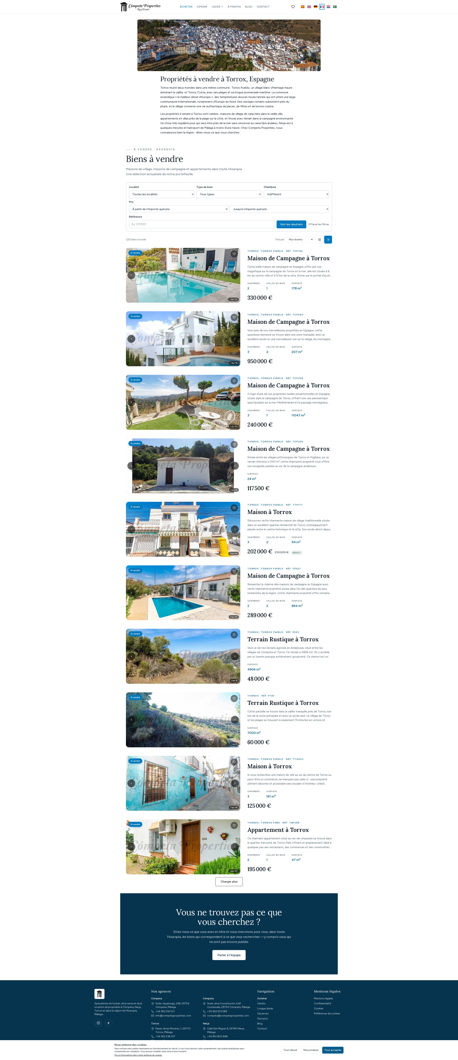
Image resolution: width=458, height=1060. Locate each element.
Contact (263, 6)
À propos (234, 6)
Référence (135, 216)
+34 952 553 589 (217, 1011)
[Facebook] (108, 1023)
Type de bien (204, 187)
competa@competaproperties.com (228, 1015)
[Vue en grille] (319, 240)
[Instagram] (98, 1023)
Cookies (318, 1008)
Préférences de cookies (327, 1013)
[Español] (303, 7)
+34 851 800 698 (217, 1036)
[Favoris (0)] (293, 7)
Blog (248, 6)
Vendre (202, 6)
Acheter (186, 6)
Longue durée (265, 1008)
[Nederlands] (328, 7)
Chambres (270, 187)
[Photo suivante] (235, 275)
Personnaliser (310, 1050)
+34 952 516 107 (165, 1011)
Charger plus (229, 881)
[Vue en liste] (328, 240)
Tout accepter (332, 1050)
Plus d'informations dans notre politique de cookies (138, 1055)
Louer (216, 6)
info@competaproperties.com (173, 1015)
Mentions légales (323, 998)
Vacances (263, 1013)
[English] (309, 7)
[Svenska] (335, 7)
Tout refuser (290, 1050)
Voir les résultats (291, 224)
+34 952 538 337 (165, 1036)
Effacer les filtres (318, 224)
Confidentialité (322, 1003)
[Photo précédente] (131, 275)
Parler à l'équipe (229, 955)
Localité (134, 187)
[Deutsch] (315, 7)
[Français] (322, 7)
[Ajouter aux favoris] (234, 254)
